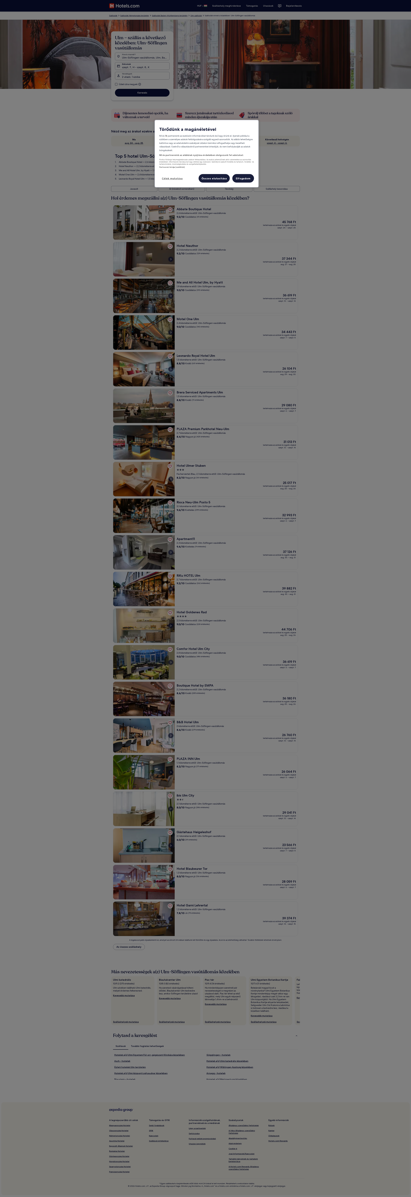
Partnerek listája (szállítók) (172, 167)
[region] (206, 154)
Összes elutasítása (214, 178)
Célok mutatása (172, 178)
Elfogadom (243, 178)
